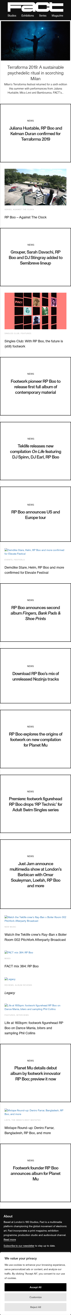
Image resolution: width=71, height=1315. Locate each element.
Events (9, 560)
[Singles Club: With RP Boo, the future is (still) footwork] (35, 311)
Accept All (35, 1287)
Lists (7, 1120)
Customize (35, 1297)
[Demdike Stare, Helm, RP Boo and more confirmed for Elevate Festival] (35, 552)
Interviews (22, 1015)
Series (42, 15)
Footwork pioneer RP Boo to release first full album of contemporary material (35, 386)
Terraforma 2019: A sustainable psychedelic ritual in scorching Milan (35, 72)
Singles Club (12, 333)
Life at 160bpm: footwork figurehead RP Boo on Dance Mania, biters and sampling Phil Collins (34, 1027)
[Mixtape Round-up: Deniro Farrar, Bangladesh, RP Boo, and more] (35, 1112)
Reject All (35, 1307)
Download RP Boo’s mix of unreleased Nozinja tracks (35, 676)
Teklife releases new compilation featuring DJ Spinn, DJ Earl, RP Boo (35, 451)
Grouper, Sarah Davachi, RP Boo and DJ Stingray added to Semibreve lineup (35, 257)
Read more (10, 1239)
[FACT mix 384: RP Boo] (35, 952)
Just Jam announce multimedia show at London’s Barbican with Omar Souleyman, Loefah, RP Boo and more (36, 874)
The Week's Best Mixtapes (26, 1120)
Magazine (57, 15)
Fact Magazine (35, 7)
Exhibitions (27, 15)
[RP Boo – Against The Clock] (35, 187)
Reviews (9, 985)
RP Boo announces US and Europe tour (35, 514)
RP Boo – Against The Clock (26, 217)
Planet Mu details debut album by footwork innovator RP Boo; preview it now (35, 1073)
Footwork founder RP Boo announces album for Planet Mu (35, 1173)
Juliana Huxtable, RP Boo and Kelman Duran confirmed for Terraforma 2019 (35, 133)
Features (26, 333)
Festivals (19, 560)
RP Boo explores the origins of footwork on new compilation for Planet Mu (35, 739)
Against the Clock (23, 209)
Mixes (8, 958)
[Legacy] (35, 979)
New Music (10, 927)
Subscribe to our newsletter (19, 1245)
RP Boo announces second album (35, 613)
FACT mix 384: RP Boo (22, 966)
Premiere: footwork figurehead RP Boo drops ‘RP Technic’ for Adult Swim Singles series (35, 804)
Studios (12, 15)
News (30, 120)
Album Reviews (23, 985)
